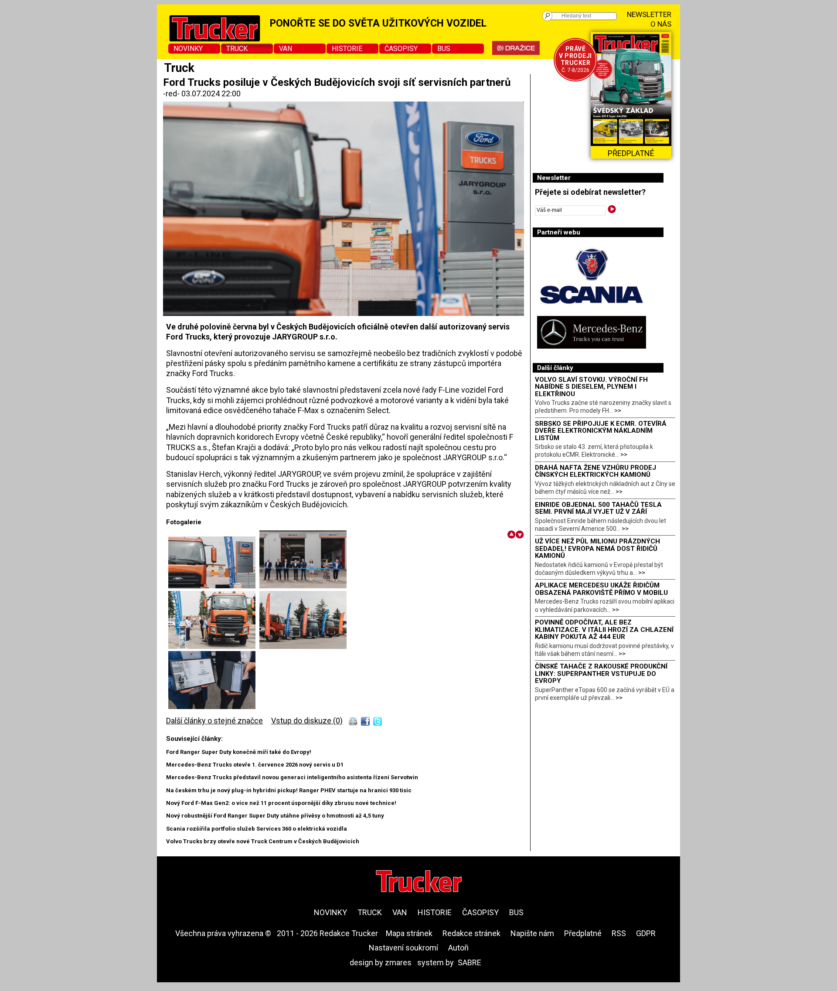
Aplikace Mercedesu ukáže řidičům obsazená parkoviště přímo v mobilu (601, 589)
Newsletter (649, 14)
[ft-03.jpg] (213, 646)
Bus (443, 48)
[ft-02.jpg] (303, 585)
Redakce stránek (471, 933)
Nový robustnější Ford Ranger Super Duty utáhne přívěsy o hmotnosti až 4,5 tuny (275, 815)
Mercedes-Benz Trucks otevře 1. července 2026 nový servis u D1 (255, 764)
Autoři (458, 947)
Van (285, 48)
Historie (347, 48)
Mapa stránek (409, 933)
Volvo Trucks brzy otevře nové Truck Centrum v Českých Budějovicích (262, 841)
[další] (520, 534)
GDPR (646, 933)
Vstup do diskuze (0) (307, 720)
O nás (660, 24)
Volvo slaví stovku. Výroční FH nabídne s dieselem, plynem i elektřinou (591, 387)
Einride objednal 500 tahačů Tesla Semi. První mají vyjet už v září (598, 508)
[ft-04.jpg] (303, 646)
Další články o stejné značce (214, 720)
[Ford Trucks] (213, 585)
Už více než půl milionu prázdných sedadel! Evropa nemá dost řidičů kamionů (597, 548)
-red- (172, 93)
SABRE (469, 962)
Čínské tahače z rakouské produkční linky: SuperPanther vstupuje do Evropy (601, 673)
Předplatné (583, 933)
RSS (619, 933)
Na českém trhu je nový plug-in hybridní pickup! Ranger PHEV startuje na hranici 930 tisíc (289, 790)
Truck (237, 48)
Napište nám (532, 933)
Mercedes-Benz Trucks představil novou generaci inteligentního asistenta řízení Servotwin (292, 777)
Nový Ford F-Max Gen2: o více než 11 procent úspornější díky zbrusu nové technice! (281, 803)
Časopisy (401, 48)
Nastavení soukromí (403, 947)
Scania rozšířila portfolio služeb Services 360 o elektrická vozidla (256, 828)
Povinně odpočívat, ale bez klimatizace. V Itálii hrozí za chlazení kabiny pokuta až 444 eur (604, 629)
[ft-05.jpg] (211, 706)
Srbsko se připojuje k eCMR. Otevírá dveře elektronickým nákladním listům (601, 431)
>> (617, 410)
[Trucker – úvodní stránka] (419, 882)
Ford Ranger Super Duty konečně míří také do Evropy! (238, 752)
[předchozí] (511, 534)
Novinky (188, 48)
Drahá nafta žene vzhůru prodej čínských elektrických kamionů (595, 471)
